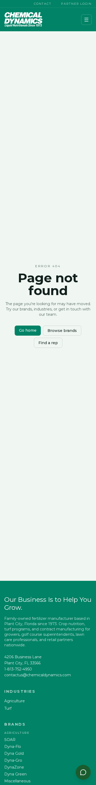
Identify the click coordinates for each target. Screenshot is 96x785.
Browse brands (62, 330)
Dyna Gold (14, 753)
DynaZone (14, 767)
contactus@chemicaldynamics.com (37, 675)
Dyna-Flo (12, 746)
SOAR (9, 739)
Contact (42, 4)
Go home (28, 330)
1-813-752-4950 (18, 669)
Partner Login (76, 4)
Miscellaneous (17, 781)
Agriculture (14, 701)
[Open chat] (83, 772)
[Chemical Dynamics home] (23, 19)
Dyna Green (15, 774)
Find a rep (48, 342)
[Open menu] (86, 19)
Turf (7, 708)
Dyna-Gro (13, 760)
